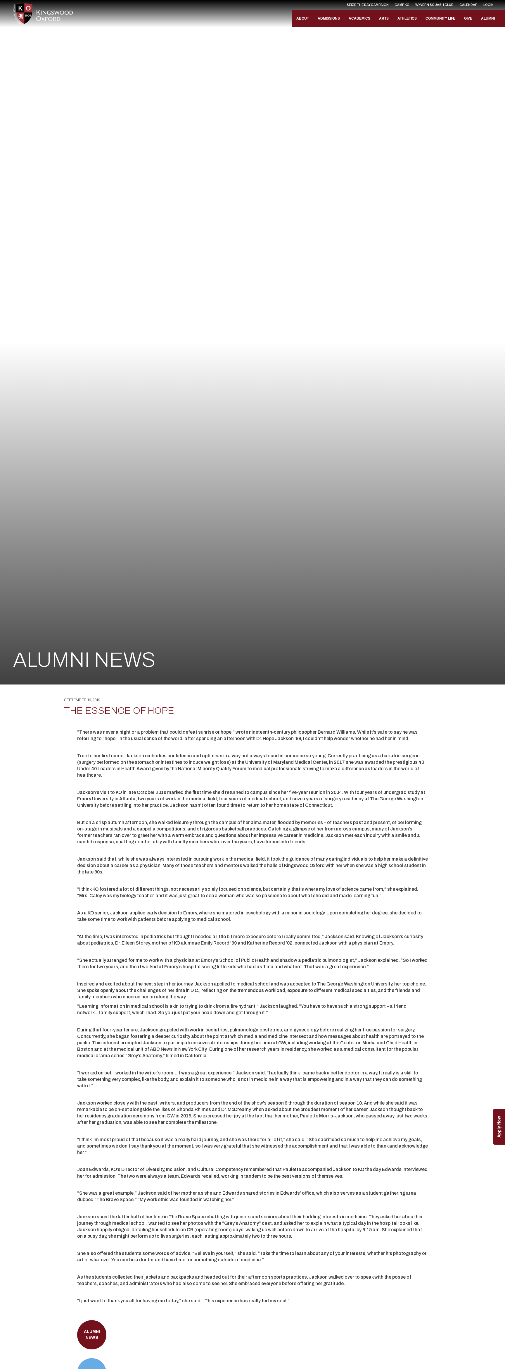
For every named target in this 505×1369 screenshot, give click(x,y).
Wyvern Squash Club (434, 4)
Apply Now (499, 1127)
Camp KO (402, 4)
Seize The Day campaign (368, 4)
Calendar (468, 4)
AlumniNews (92, 1335)
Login (488, 4)
